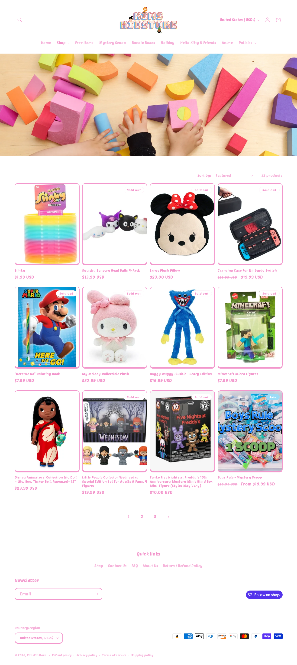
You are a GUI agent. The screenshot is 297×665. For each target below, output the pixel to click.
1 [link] (129, 516)
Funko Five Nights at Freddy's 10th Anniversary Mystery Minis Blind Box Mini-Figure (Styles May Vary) (181, 481)
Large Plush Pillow (165, 270)
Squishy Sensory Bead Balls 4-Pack (111, 270)
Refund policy (62, 655)
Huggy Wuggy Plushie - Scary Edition (181, 374)
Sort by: (204, 175)
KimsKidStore (36, 655)
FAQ (135, 566)
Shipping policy (142, 655)
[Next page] (168, 516)
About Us (150, 566)
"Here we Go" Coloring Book (37, 374)
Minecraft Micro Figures (238, 374)
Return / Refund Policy (183, 566)
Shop (98, 566)
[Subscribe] (96, 594)
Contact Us (117, 566)
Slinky (20, 270)
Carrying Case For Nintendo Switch (247, 270)
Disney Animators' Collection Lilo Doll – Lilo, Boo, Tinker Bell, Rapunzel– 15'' (46, 479)
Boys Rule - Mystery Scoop (240, 477)
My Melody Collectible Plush (105, 374)
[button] (20, 20)
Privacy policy (87, 655)
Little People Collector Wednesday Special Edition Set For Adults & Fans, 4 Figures (114, 481)
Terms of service (114, 655)
